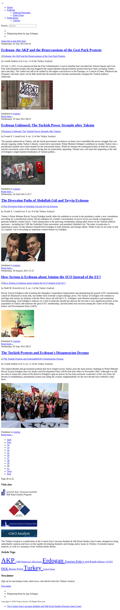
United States (49, 569)
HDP (87, 561)
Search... (5, 25)
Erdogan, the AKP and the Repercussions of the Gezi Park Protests (51, 50)
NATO (109, 561)
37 (8, 458)
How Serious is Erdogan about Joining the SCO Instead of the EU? (51, 277)
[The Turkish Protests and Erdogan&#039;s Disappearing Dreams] (32, 359)
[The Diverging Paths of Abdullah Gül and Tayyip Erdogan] (29, 206)
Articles (16, 20)
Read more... (7, 116)
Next (9, 471)
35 (8, 453)
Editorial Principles (21, 12)
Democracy (26, 561)
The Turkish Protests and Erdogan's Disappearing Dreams (45, 353)
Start (9, 439)
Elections (37, 561)
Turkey (33, 567)
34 (8, 450)
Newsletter (6, 586)
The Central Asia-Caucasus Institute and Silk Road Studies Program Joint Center (44, 606)
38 (8, 460)
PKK (5, 569)
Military (101, 561)
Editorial (11, 10)
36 (8, 455)
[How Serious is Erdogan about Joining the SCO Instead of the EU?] (33, 283)
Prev (9, 442)
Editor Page (18, 15)
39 (8, 463)
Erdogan (53, 560)
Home (10, 7)
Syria (20, 568)
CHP (18, 561)
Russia (13, 569)
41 (8, 468)
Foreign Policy (75, 561)
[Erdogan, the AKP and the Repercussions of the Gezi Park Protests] (33, 56)
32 (8, 445)
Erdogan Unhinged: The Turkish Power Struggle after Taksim (47, 125)
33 (8, 447)
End (9, 474)
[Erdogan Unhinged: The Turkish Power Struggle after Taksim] (31, 131)
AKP (8, 560)
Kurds (93, 561)
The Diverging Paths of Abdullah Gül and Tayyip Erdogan (45, 200)
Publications (12, 18)
